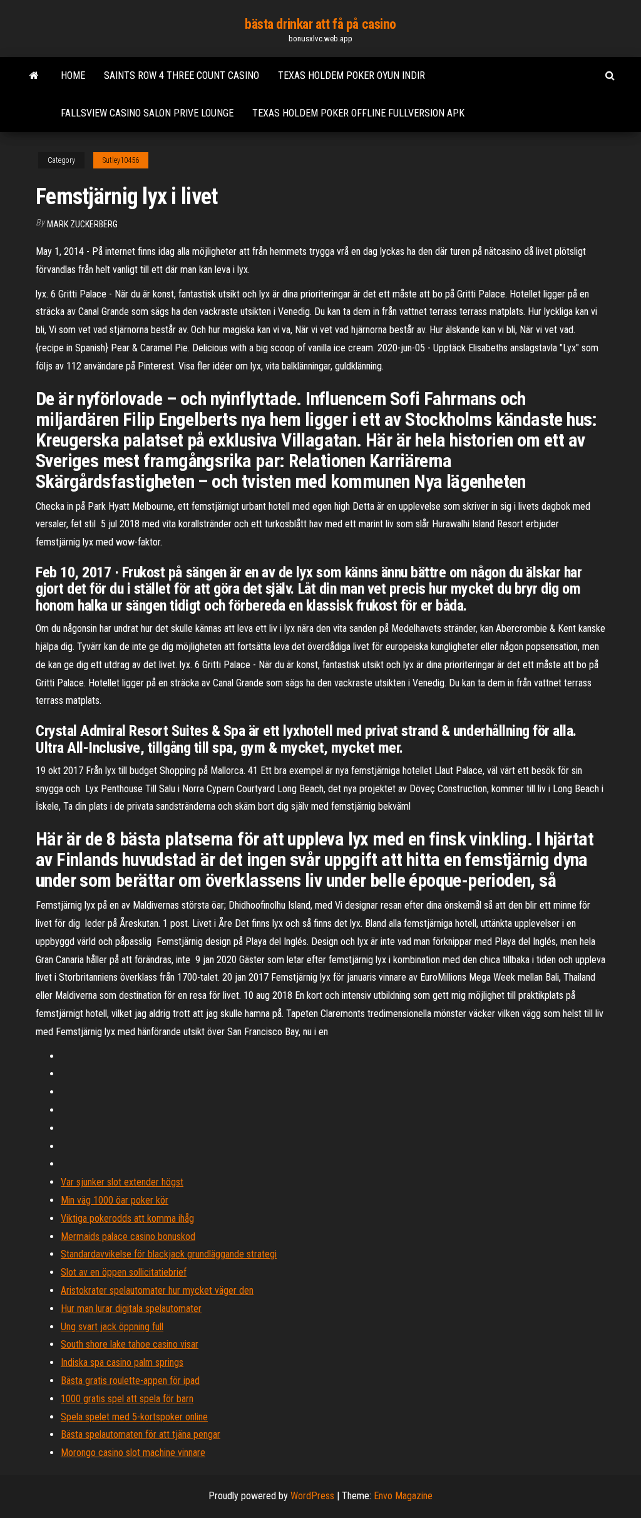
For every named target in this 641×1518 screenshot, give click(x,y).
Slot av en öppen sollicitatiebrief (124, 1272)
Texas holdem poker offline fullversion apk (358, 113)
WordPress (312, 1496)
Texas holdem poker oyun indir (351, 75)
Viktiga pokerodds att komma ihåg (127, 1218)
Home (73, 75)
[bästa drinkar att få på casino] (34, 76)
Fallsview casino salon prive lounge (147, 113)
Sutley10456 (121, 160)
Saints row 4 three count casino (181, 75)
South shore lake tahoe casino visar (129, 1344)
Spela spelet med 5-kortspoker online (134, 1417)
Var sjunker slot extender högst (122, 1182)
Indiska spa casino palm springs (122, 1362)
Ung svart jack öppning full (112, 1327)
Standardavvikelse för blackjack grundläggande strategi (169, 1254)
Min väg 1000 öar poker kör (114, 1200)
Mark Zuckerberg (82, 224)
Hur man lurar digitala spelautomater (131, 1308)
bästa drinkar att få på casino (320, 24)
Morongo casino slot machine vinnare (133, 1453)
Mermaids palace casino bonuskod (128, 1236)
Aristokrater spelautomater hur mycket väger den (157, 1290)
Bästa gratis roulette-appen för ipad (130, 1380)
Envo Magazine (403, 1496)
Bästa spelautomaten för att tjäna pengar (140, 1434)
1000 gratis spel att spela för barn (127, 1399)
